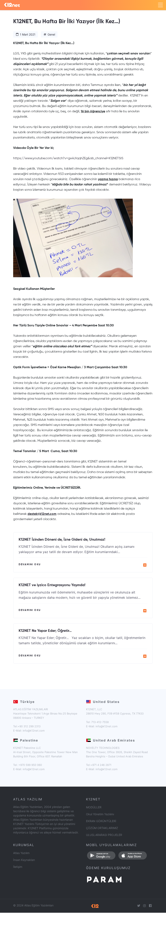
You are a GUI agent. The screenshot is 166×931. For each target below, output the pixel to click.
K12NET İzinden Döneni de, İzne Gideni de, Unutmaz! (62, 539)
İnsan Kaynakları (24, 860)
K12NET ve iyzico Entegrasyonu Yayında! (52, 585)
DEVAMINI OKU (30, 564)
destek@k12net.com (42, 514)
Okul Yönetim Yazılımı (100, 814)
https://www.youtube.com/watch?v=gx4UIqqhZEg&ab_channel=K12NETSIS (68, 158)
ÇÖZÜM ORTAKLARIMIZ (102, 828)
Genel (51, 34)
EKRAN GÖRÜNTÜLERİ (101, 821)
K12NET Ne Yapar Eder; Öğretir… (45, 631)
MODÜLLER (93, 807)
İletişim (17, 866)
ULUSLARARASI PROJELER (104, 835)
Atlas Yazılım (21, 853)
